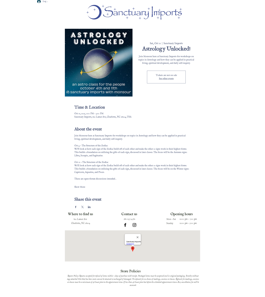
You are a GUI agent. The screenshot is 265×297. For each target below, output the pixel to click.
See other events (166, 78)
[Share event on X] (82, 207)
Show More (79, 187)
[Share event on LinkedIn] (89, 207)
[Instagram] (134, 224)
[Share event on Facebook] (75, 207)
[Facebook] (125, 224)
